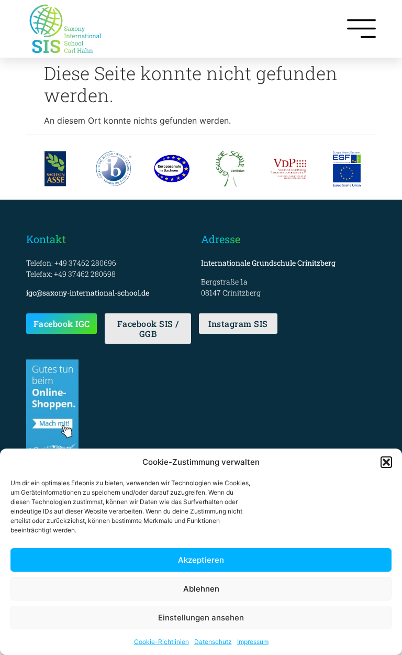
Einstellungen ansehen (201, 618)
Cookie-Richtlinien (161, 642)
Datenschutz (213, 642)
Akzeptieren (201, 560)
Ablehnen (201, 589)
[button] (386, 462)
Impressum (253, 642)
